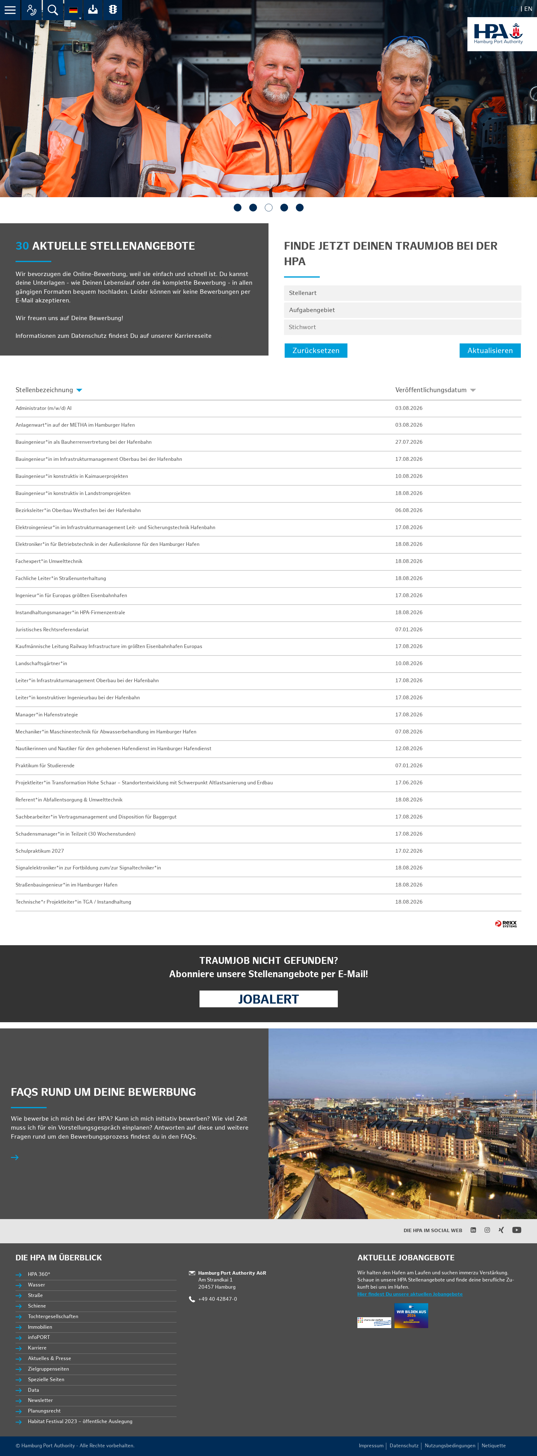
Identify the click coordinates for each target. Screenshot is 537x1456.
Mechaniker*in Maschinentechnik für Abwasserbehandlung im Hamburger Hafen (106, 732)
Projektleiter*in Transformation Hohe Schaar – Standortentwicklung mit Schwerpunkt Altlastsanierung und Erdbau (144, 783)
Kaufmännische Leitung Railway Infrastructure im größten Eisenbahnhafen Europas (109, 647)
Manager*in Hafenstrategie (47, 715)
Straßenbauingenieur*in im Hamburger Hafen (66, 885)
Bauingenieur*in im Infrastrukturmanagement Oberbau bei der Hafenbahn (99, 459)
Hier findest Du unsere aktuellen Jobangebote (410, 1294)
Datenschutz (404, 1446)
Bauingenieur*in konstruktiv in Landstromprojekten (73, 494)
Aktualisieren (490, 350)
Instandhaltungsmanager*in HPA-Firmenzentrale (70, 613)
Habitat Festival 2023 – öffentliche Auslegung (80, 1422)
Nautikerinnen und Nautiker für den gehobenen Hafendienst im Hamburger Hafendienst (113, 749)
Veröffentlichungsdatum (431, 390)
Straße (35, 1296)
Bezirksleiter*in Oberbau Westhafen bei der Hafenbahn (78, 511)
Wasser (36, 1285)
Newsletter (40, 1401)
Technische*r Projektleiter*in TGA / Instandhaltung (73, 902)
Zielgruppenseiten (48, 1369)
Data (33, 1390)
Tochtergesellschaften (53, 1317)
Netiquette (494, 1446)
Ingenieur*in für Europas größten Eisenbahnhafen (71, 596)
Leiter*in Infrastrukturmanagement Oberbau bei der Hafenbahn (87, 681)
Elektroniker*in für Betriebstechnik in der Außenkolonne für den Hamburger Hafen (108, 544)
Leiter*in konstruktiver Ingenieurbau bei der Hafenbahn (78, 698)
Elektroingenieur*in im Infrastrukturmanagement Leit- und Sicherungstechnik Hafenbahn (115, 528)
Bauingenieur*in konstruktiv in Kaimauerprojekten (72, 476)
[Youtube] (512, 1233)
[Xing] (497, 1232)
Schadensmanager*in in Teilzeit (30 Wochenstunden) (75, 834)
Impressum (371, 1446)
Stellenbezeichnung (44, 390)
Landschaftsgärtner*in (41, 664)
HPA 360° (39, 1274)
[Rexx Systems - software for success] (506, 924)
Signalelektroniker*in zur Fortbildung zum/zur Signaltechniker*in (88, 868)
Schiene (37, 1306)
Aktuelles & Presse (49, 1359)
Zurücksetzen (316, 350)
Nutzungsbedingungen (450, 1446)
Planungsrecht (44, 1411)
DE (515, 9)
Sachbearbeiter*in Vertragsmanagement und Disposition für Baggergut (96, 817)
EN (528, 9)
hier (219, 336)
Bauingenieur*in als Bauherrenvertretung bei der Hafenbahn (84, 442)
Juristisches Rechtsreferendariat (52, 630)
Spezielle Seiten (46, 1380)
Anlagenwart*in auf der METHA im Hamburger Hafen (75, 425)
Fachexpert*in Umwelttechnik (49, 562)
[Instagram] (483, 1232)
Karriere (37, 1348)
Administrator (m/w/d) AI (43, 408)
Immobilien (40, 1327)
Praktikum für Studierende (45, 766)
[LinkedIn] (469, 1232)
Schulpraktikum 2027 (40, 851)
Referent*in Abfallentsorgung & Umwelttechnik (69, 800)
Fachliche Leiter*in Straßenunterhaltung (61, 579)
